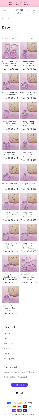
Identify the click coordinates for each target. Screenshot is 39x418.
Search (7, 333)
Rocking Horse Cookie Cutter (10, 154)
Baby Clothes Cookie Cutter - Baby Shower (28, 246)
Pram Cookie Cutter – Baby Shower (10, 94)
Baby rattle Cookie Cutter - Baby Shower (10, 215)
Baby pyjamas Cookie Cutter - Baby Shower (28, 215)
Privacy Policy (10, 358)
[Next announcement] (34, 3)
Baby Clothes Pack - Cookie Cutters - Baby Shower (10, 64)
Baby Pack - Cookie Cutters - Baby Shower (29, 277)
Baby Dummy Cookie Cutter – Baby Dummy (29, 124)
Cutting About (15, 414)
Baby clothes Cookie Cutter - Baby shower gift (10, 277)
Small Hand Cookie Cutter (10, 185)
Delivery (7, 348)
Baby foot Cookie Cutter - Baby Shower (10, 124)
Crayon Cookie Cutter (28, 185)
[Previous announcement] (4, 3)
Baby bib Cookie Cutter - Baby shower (10, 308)
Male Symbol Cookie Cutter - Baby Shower (28, 155)
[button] (4, 11)
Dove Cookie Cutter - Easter (28, 94)
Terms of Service (11, 338)
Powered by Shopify (27, 414)
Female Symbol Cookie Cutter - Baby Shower (28, 64)
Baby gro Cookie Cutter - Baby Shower (10, 246)
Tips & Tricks (9, 353)
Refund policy (9, 343)
